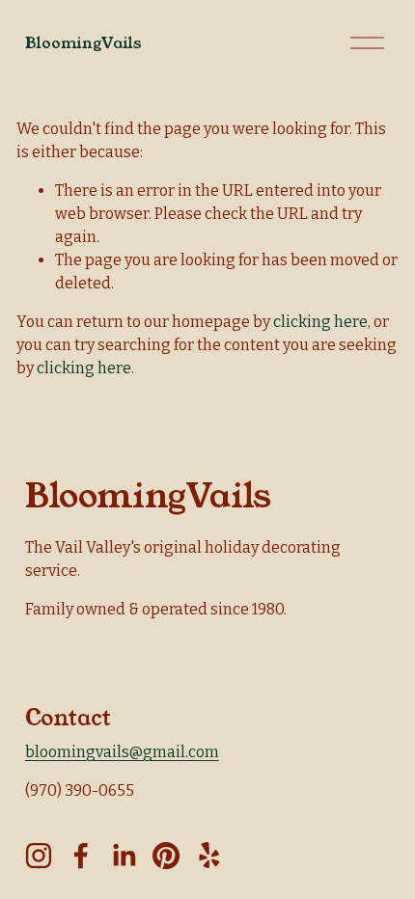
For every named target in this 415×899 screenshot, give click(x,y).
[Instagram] (38, 855)
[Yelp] (208, 855)
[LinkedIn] (123, 855)
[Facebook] (81, 855)
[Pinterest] (166, 855)
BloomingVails (83, 43)
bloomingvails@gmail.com (122, 752)
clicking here (320, 322)
